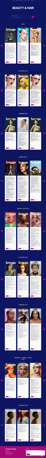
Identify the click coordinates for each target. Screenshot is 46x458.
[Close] (44, 456)
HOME (13, 0)
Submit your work (7, 451)
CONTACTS (25, 0)
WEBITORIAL (17, 0)
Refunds (9, 454)
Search (33, 17)
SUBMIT (32, 0)
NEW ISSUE (21, 0)
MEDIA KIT (28, 0)
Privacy (6, 454)
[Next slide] (44, 46)
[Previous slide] (2, 46)
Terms (7, 454)
